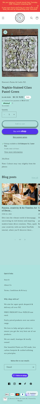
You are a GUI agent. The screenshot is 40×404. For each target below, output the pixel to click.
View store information (13, 152)
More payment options (20, 137)
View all (35, 178)
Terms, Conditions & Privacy (15, 290)
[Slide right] (25, 239)
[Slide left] (15, 239)
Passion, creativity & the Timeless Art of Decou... (19, 209)
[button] (3, 18)
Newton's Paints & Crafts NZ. (19, 398)
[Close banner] (38, 6)
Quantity (5, 110)
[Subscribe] (33, 367)
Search (6, 280)
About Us (8, 285)
